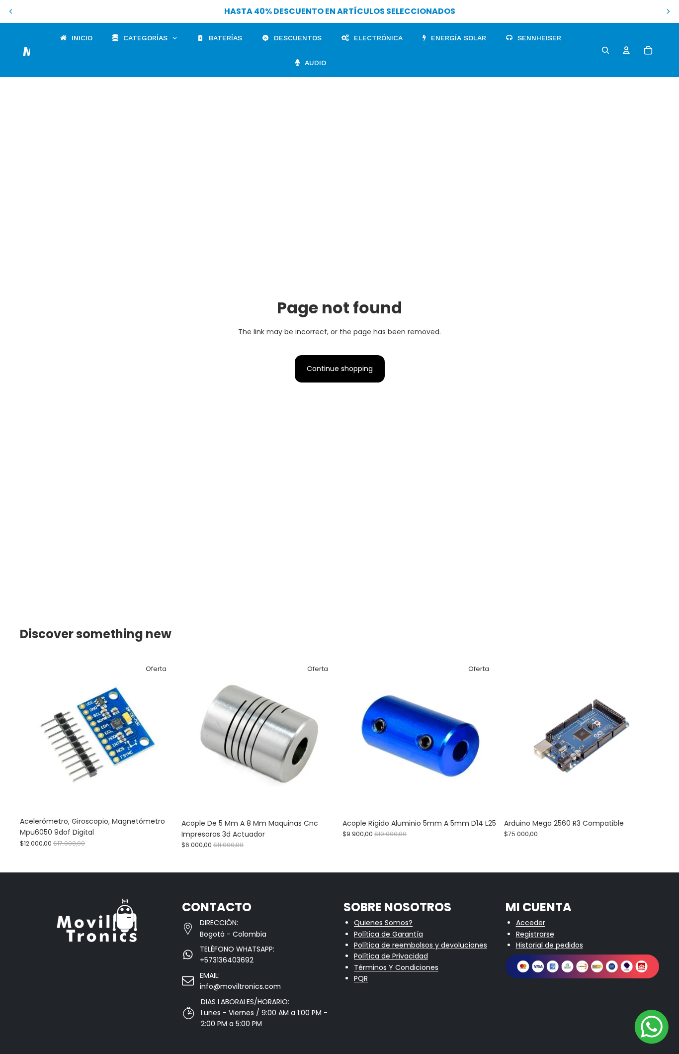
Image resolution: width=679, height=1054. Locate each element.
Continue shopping (340, 369)
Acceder (530, 923)
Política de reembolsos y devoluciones (420, 945)
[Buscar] (605, 50)
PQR (361, 978)
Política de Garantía (388, 934)
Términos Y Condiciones (396, 967)
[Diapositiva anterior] (11, 11)
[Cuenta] (626, 50)
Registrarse (535, 934)
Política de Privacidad (391, 956)
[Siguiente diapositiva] (668, 11)
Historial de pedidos (549, 945)
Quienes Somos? (383, 923)
